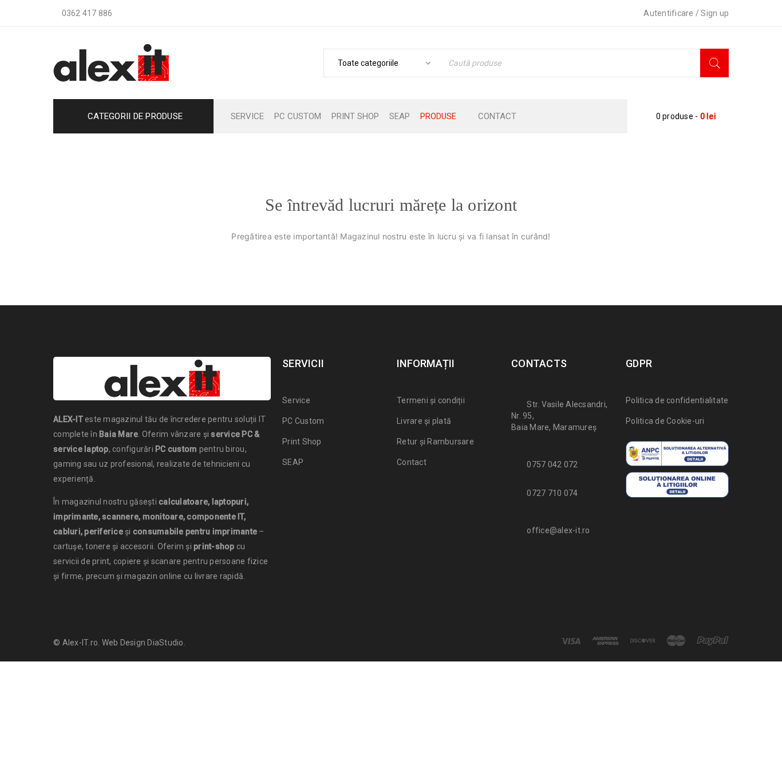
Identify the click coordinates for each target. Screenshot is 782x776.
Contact (411, 462)
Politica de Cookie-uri (665, 421)
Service (296, 400)
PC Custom (303, 421)
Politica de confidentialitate (677, 400)
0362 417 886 (87, 13)
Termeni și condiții (431, 400)
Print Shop (302, 441)
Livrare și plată (424, 421)
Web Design (124, 642)
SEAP (292, 462)
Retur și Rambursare (435, 441)
